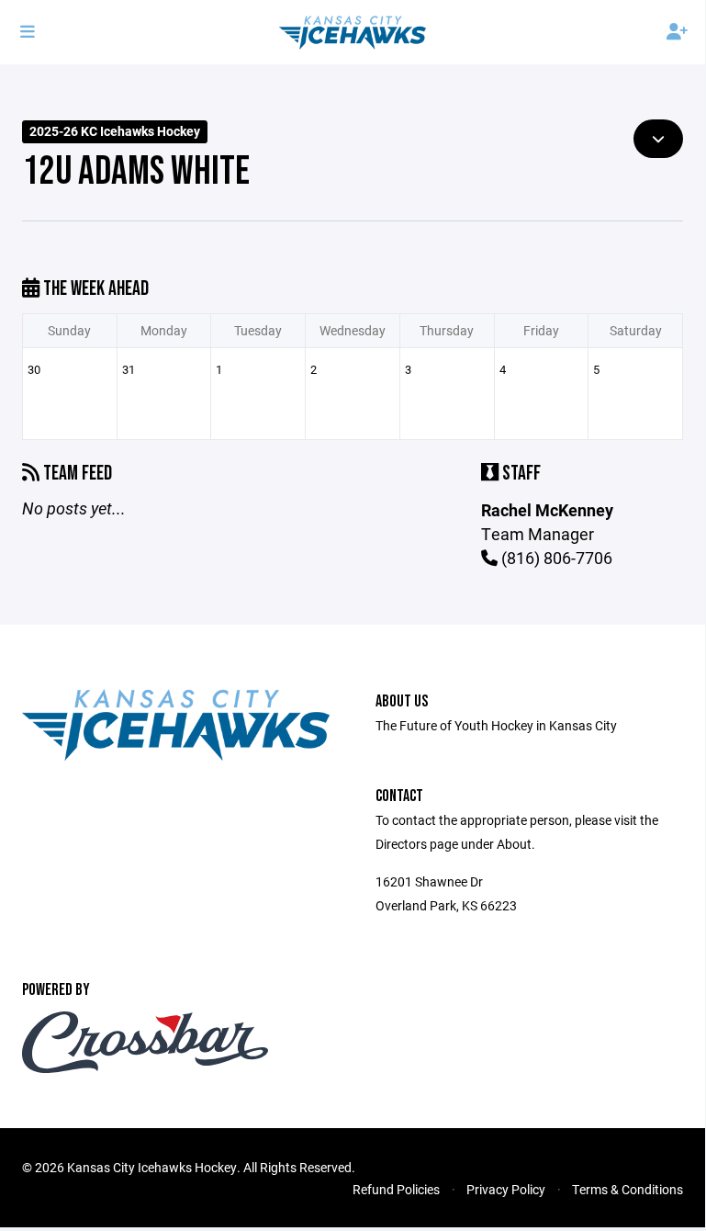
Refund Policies (396, 1189)
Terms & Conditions (627, 1189)
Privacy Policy (505, 1189)
